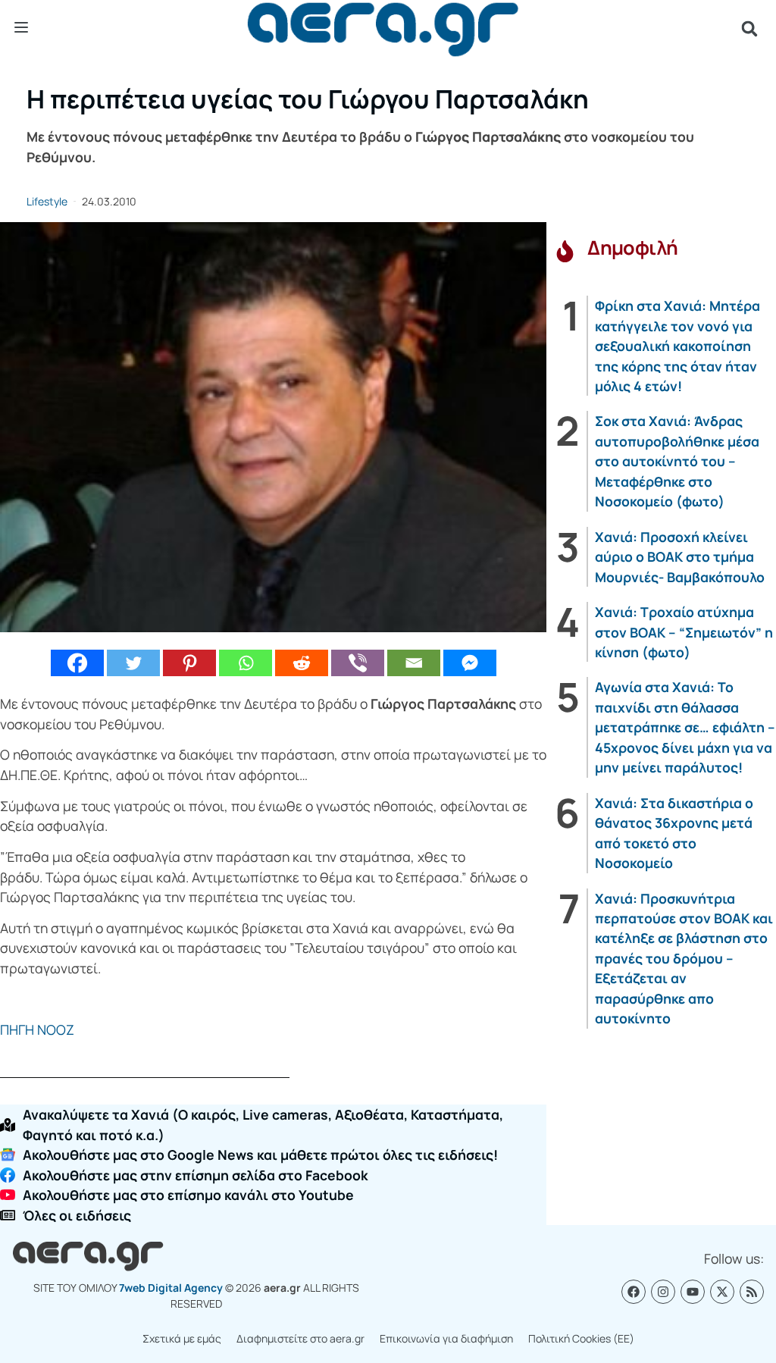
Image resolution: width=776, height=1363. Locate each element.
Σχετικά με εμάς (181, 1338)
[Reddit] (301, 663)
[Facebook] (77, 663)
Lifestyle (47, 201)
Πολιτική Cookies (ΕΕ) (581, 1338)
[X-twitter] (722, 1292)
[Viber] (357, 663)
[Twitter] (133, 663)
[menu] (21, 28)
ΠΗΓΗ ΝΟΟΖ (40, 1029)
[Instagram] (663, 1292)
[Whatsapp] (245, 663)
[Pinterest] (189, 663)
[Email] (413, 663)
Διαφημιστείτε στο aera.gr (300, 1338)
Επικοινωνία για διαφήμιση (446, 1338)
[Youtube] (693, 1292)
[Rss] (752, 1292)
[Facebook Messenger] (469, 663)
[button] (749, 28)
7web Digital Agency (171, 1287)
